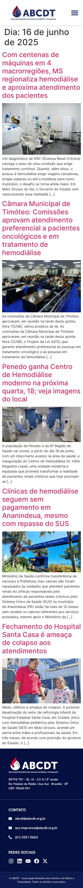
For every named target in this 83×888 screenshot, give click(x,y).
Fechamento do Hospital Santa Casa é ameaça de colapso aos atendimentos (41, 638)
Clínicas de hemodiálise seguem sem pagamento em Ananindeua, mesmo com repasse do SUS (40, 507)
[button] (74, 12)
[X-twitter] (45, 861)
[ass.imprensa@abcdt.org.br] (10, 828)
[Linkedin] (19, 861)
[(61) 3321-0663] (10, 837)
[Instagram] (11, 861)
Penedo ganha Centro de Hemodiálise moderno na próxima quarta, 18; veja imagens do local (41, 382)
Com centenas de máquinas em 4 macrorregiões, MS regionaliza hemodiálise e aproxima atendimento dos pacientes (41, 75)
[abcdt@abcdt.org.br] (10, 818)
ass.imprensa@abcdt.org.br (36, 828)
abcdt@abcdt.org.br (30, 818)
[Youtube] (28, 861)
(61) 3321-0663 (26, 837)
